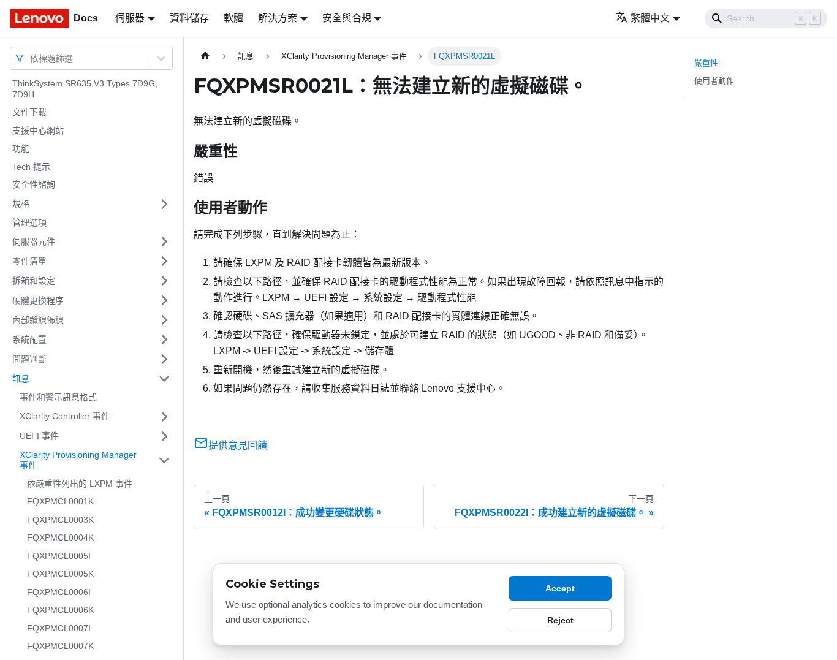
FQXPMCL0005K (60, 573)
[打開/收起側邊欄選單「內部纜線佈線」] (164, 320)
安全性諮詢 (33, 184)
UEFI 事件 (39, 436)
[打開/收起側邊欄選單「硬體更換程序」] (164, 300)
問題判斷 (29, 358)
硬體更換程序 (38, 300)
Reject (560, 620)
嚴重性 (706, 62)
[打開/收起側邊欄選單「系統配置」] (164, 339)
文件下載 (29, 112)
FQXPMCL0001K (60, 501)
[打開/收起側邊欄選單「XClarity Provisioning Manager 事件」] (164, 460)
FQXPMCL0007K (60, 646)
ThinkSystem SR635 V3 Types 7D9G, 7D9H (84, 88)
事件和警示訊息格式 (58, 397)
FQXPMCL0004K (60, 537)
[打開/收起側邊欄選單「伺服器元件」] (164, 241)
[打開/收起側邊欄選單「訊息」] (164, 379)
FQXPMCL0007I (59, 628)
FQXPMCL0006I (59, 592)
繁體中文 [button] (650, 18)
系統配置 (29, 339)
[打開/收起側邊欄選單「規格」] (164, 204)
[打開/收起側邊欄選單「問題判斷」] (164, 359)
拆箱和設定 (33, 280)
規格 (20, 203)
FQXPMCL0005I (59, 556)
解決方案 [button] (277, 18)
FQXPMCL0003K (60, 520)
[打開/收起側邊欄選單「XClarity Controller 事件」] (164, 417)
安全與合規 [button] (346, 18)
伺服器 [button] (130, 18)
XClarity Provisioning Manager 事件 (78, 460)
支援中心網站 (38, 130)
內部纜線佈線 (38, 319)
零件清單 (29, 260)
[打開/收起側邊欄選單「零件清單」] (164, 261)
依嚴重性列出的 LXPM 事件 (79, 483)
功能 (20, 148)
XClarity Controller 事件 (65, 416)
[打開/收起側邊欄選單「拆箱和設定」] (164, 280)
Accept (560, 588)
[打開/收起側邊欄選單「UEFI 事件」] (164, 436)
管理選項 (29, 222)
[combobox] (31, 58)
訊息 (20, 378)
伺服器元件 (33, 241)
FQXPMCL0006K (60, 610)
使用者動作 (714, 80)
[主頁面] (205, 56)
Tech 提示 (31, 167)
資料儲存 (189, 18)
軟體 (233, 18)
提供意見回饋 (237, 445)
